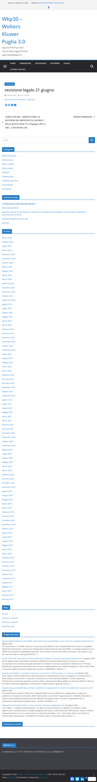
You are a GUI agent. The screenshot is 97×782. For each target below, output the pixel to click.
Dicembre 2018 (8, 520)
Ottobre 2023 (7, 296)
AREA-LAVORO (8, 164)
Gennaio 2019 (8, 516)
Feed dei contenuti (10, 618)
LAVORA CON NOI (17, 69)
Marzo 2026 (7, 238)
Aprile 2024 (7, 275)
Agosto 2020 (7, 449)
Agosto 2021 (7, 400)
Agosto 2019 (7, 491)
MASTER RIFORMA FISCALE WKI (51, 3)
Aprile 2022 (7, 366)
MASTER (5, 223)
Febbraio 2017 (8, 595)
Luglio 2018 (7, 537)
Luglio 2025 (7, 246)
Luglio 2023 (7, 308)
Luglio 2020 (7, 454)
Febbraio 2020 (8, 474)
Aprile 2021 (7, 416)
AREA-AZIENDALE (9, 156)
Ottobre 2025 (7, 242)
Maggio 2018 (7, 545)
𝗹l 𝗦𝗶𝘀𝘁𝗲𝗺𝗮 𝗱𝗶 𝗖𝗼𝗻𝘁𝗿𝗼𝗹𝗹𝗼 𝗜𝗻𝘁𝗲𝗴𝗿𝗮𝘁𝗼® (19, 204)
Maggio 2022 (7, 362)
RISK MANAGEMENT (10, 208)
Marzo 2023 (7, 325)
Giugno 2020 (7, 458)
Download (31, 99)
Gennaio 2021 (8, 429)
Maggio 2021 (7, 412)
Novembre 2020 (8, 437)
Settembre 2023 (8, 300)
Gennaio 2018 (8, 562)
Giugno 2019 (7, 495)
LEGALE (67, 63)
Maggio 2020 (7, 462)
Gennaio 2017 (8, 599)
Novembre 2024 (8, 258)
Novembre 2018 (8, 524)
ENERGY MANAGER (82, 116)
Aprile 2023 (7, 321)
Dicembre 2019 (8, 483)
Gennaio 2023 (8, 333)
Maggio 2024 (7, 271)
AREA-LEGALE (7, 168)
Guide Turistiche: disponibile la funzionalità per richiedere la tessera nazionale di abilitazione (42, 658)
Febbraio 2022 (8, 375)
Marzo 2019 (7, 508)
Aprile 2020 (7, 466)
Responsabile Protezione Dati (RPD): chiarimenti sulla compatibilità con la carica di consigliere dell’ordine (46, 641)
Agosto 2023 (7, 304)
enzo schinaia (24, 95)
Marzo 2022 (7, 371)
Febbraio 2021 (8, 425)
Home (13, 63)
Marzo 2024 (7, 279)
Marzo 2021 (7, 420)
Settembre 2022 (8, 350)
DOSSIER (5, 172)
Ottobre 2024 (7, 263)
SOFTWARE (55, 63)
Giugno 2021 (7, 408)
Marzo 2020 (7, 470)
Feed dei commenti (10, 622)
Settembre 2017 (8, 578)
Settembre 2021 (8, 395)
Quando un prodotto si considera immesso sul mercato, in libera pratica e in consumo (38, 673)
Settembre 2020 (8, 445)
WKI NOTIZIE (12, 634)
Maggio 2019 (7, 499)
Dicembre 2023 (8, 287)
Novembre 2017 (8, 570)
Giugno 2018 (7, 541)
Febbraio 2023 (8, 329)
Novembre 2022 (8, 341)
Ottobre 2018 (7, 528)
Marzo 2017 (7, 591)
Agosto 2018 (7, 533)
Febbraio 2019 (8, 512)
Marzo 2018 (7, 553)
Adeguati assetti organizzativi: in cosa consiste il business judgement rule (33, 705)
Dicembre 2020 (8, 433)
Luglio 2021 (7, 404)
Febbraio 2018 (8, 558)
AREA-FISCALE (8, 160)
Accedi (5, 614)
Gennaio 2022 (8, 379)
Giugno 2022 (7, 358)
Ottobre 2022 (7, 346)
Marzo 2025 (7, 250)
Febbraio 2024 (8, 283)
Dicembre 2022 (8, 337)
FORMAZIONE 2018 (10, 181)
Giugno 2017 (7, 582)
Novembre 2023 (8, 292)
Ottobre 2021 (7, 391)
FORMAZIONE (25, 63)
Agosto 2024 (7, 267)
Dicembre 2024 (8, 254)
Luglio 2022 (7, 354)
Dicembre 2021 (8, 383)
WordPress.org (8, 626)
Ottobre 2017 (7, 574)
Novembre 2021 (8, 387)
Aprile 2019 (7, 503)
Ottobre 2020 (7, 441)
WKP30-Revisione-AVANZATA (15, 99)
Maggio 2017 (7, 587)
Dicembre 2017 (8, 566)
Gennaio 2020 (8, 479)
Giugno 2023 (7, 312)
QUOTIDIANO (40, 63)
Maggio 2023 (7, 317)
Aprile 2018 (7, 549)
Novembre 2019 (8, 487)
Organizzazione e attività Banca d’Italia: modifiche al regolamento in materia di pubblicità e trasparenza (46, 688)
